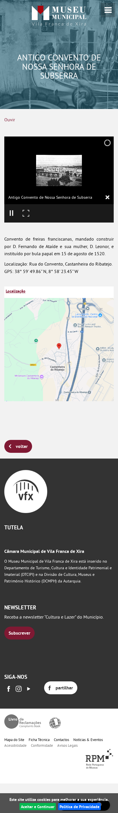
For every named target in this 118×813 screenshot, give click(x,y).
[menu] (108, 10)
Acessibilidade (15, 745)
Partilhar (64, 688)
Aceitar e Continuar (37, 806)
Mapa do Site (14, 739)
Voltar (22, 446)
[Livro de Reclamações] (22, 721)
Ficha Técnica (39, 739)
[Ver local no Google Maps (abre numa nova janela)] (59, 343)
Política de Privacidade (79, 806)
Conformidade (42, 745)
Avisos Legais (67, 745)
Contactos (61, 739)
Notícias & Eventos (88, 739)
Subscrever (19, 633)
